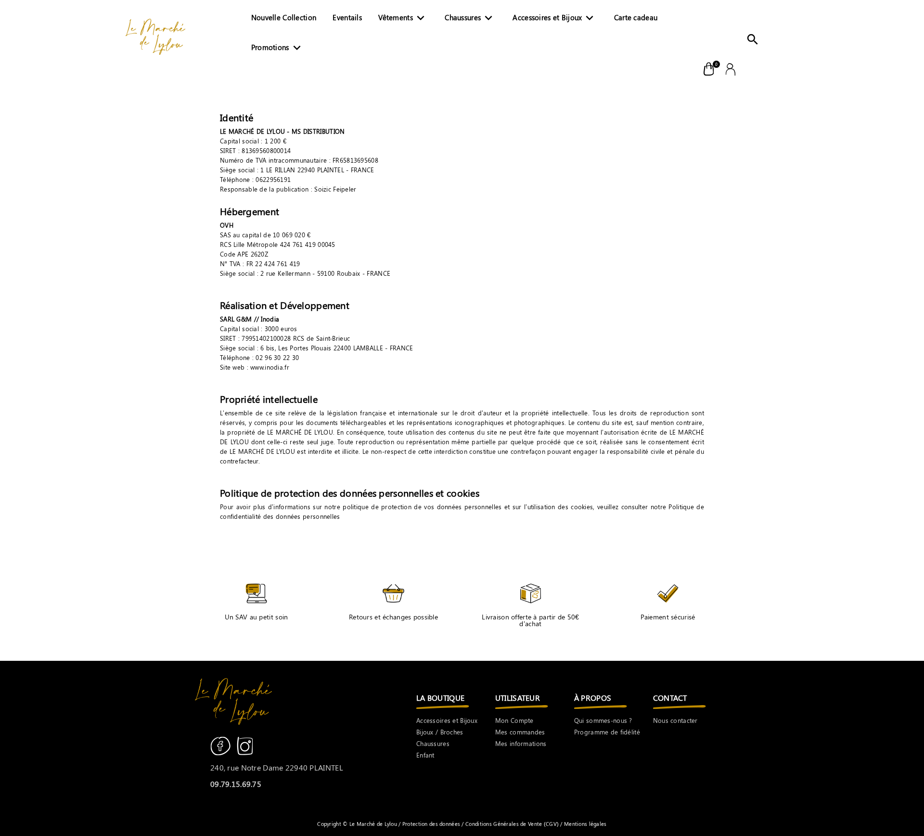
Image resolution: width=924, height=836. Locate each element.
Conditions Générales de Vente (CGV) (512, 823)
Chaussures (470, 18)
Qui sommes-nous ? (603, 720)
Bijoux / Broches (439, 732)
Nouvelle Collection (283, 17)
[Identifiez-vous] (731, 68)
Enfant (425, 755)
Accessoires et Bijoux (555, 18)
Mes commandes (520, 732)
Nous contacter (675, 720)
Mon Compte (514, 720)
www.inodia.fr (269, 367)
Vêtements (403, 18)
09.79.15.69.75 (235, 784)
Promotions (277, 48)
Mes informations (521, 743)
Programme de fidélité (607, 732)
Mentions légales (585, 823)
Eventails (347, 17)
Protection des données (432, 823)
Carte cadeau (635, 17)
